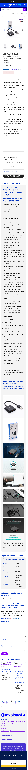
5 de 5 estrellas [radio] (19, 618)
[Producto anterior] (25, 14)
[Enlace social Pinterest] (15, 1)
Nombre (4, 639)
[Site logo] (14, 5)
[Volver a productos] (26, 14)
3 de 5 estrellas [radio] (16, 618)
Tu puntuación (6, 618)
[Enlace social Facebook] (7, 1)
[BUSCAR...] (24, 9)
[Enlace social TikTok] (20, 1)
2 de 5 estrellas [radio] (14, 618)
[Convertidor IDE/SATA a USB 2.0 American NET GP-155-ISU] (20, 665)
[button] (4, 30)
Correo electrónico (7, 646)
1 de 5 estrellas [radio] (13, 618)
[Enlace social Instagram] (11, 1)
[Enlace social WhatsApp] (18, 1)
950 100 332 (5, 728)
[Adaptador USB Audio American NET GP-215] (7, 665)
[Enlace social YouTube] (13, 1)
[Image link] (13, 715)
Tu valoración (5, 621)
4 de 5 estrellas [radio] (17, 618)
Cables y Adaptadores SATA (19, 677)
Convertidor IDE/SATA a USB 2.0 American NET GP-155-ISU (19, 689)
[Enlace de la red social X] (9, 1)
